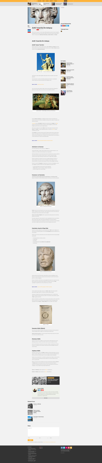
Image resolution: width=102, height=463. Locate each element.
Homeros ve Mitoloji (37, 404)
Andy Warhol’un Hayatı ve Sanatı (69, 91)
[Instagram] (65, 25)
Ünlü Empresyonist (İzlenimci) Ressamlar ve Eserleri (35, 4)
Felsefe (38, 29)
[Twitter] (66, 25)
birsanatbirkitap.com (32, 0)
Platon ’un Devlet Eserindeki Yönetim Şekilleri (37, 411)
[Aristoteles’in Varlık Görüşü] (30, 418)
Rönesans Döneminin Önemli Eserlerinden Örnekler (45, 140)
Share (29, 29)
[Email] (68, 25)
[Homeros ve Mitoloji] (30, 406)
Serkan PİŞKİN (34, 29)
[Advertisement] (67, 15)
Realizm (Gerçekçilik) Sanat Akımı (70, 70)
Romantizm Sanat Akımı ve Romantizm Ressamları (70, 77)
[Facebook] (61, 25)
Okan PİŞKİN (67, 450)
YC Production (68, 451)
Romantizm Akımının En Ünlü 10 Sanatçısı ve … (70, 84)
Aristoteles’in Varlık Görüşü (38, 416)
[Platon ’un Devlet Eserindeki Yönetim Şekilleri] (30, 412)
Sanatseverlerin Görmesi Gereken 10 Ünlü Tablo (70, 63)
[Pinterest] (63, 25)
